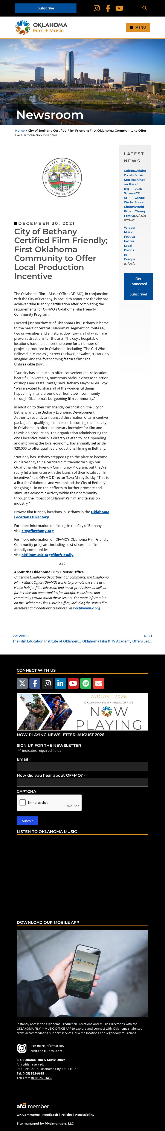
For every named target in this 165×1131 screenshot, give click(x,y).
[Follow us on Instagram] (47, 683)
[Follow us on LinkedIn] (60, 683)
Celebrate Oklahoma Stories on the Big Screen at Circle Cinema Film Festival (132, 193)
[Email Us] (98, 683)
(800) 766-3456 (41, 1078)
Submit (27, 821)
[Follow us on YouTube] (73, 683)
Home (20, 130)
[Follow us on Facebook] (34, 683)
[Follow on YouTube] (119, 8)
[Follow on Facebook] (108, 8)
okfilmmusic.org (87, 608)
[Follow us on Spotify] (85, 683)
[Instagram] (96, 8)
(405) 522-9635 (33, 1073)
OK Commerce (28, 1115)
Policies (66, 1115)
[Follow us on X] (22, 683)
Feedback (50, 1115)
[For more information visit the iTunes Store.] (22, 1048)
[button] (144, 8)
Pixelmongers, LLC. (60, 1123)
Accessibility (84, 1115)
